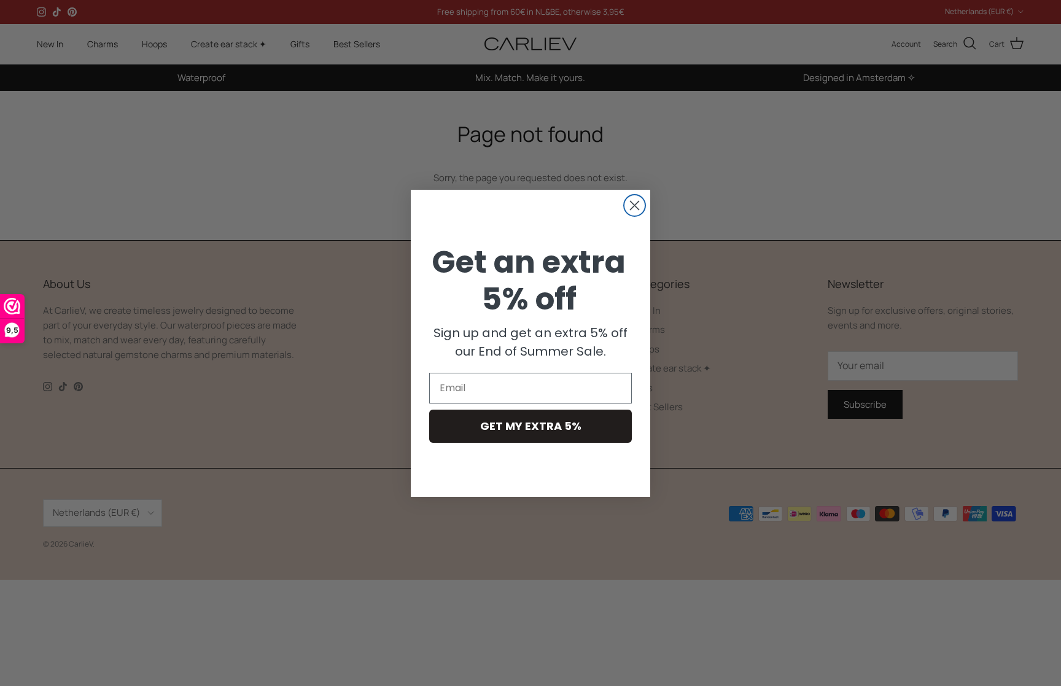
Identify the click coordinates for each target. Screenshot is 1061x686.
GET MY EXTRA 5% (530, 426)
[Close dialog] (634, 205)
